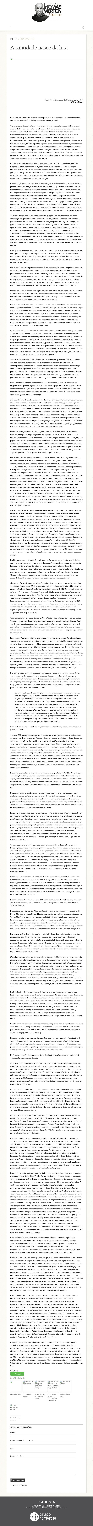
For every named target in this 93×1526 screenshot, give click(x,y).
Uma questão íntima (15, 1394)
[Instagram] (50, 1502)
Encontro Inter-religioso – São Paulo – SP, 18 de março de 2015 (52, 1397)
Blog (13, 39)
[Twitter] (42, 1502)
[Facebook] (38, 1502)
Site (11, 1448)
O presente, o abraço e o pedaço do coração (40, 1396)
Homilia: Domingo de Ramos (15, 1419)
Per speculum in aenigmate (27, 1395)
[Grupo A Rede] (43, 1519)
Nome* (13, 1432)
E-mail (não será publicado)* (21, 1440)
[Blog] (54, 1502)
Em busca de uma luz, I (65, 1395)
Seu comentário (16, 1456)
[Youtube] (46, 1502)
